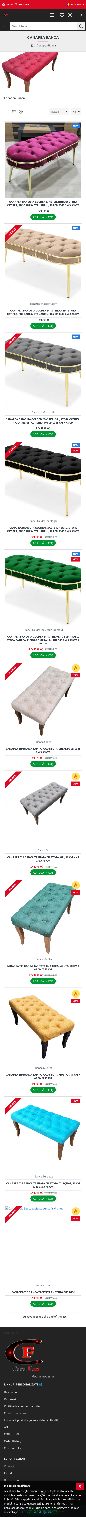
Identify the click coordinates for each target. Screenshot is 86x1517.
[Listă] (14, 112)
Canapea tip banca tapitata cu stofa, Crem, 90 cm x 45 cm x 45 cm (43, 750)
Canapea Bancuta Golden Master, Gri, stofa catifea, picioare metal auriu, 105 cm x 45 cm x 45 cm (43, 421)
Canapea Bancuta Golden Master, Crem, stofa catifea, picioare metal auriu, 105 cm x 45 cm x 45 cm (43, 312)
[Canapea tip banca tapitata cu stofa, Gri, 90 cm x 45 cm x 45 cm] (43, 809)
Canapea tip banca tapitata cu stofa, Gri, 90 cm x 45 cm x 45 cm (43, 859)
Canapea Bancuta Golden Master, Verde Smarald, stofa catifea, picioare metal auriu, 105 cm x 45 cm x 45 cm (43, 640)
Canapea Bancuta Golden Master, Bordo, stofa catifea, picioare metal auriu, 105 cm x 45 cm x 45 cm (43, 203)
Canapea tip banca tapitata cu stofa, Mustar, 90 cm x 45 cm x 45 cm (43, 1076)
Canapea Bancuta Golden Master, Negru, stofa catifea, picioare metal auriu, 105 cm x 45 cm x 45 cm (43, 529)
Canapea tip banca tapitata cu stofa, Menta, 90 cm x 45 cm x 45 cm (43, 967)
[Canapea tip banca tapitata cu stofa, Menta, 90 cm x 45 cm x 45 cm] (43, 918)
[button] (43, 217)
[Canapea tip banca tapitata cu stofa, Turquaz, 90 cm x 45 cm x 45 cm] (43, 1135)
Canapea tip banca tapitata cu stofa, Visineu (43, 1292)
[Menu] (52, 15)
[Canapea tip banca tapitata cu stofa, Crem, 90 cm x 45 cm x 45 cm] (43, 701)
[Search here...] (81, 26)
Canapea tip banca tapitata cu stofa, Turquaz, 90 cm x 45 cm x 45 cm (43, 1185)
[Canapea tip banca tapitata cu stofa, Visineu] (43, 1244)
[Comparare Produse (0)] (20, 112)
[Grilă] (7, 112)
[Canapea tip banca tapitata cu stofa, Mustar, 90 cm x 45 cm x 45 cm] (43, 1027)
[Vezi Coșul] (80, 15)
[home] (31, 45)
